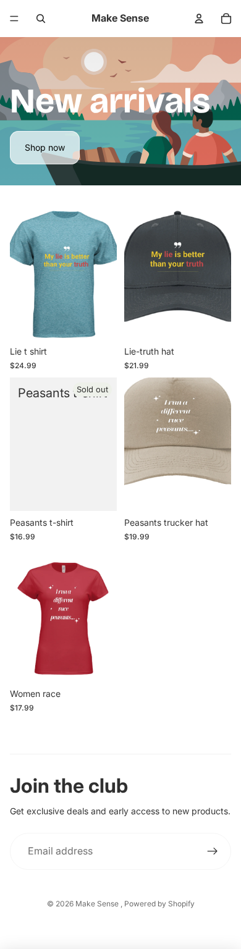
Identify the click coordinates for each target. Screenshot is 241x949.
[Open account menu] (199, 18)
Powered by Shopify (159, 903)
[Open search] (40, 18)
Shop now (45, 147)
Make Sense (97, 903)
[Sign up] (213, 851)
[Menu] (14, 18)
